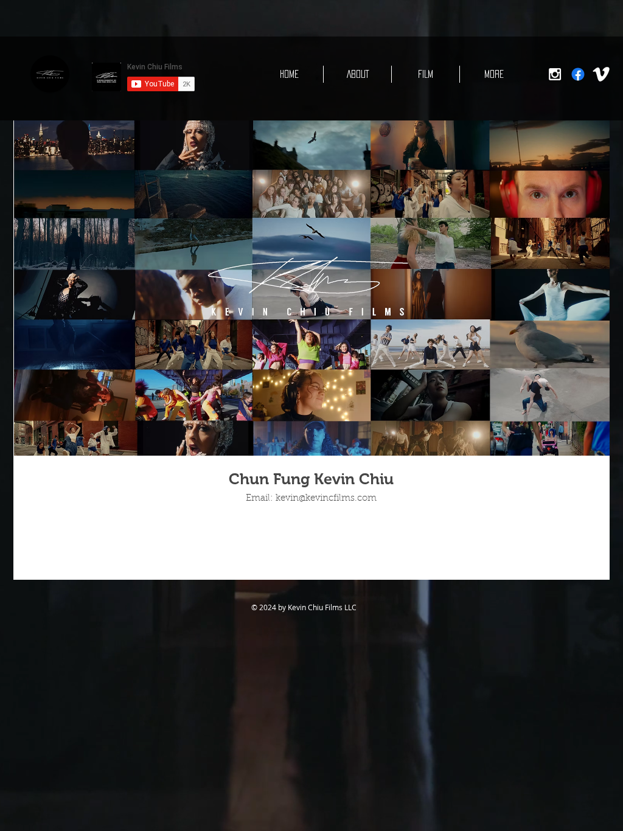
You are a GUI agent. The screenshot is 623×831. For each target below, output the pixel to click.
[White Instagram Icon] (554, 74)
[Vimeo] (601, 74)
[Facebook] (577, 74)
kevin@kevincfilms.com (326, 498)
